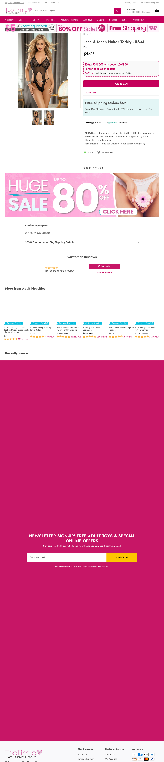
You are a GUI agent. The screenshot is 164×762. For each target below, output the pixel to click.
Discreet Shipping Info (150, 3)
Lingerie (100, 19)
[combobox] (77, 11)
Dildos (21, 19)
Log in (127, 3)
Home (86, 34)
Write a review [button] (104, 266)
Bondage (113, 19)
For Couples (50, 19)
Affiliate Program (86, 759)
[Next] (79, 117)
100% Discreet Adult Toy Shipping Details (49, 242)
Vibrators (9, 19)
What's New (138, 19)
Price (86, 47)
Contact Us (110, 754)
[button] (11, 338)
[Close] (84, 92)
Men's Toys (34, 19)
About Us (82, 754)
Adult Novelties (33, 288)
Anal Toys (87, 19)
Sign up (134, 3)
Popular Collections (69, 19)
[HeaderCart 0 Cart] (156, 10)
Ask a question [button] (104, 272)
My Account (111, 759)
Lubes (124, 19)
